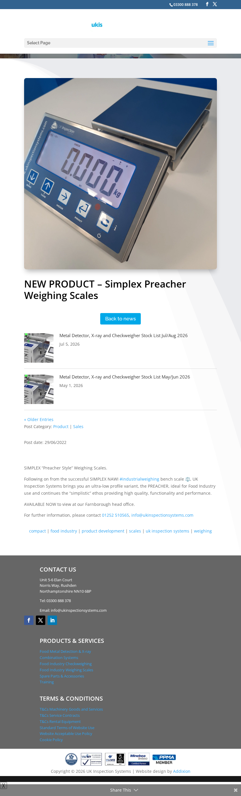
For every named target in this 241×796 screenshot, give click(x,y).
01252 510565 (115, 515)
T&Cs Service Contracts (60, 715)
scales (135, 531)
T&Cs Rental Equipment (60, 721)
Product (60, 426)
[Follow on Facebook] (29, 620)
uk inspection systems (167, 531)
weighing (203, 531)
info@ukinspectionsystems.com (162, 515)
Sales (78, 426)
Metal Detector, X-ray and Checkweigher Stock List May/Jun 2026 (124, 377)
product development (103, 531)
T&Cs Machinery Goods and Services (71, 709)
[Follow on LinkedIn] (52, 620)
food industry (64, 531)
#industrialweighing (139, 479)
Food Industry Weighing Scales (66, 669)
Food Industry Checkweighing (66, 663)
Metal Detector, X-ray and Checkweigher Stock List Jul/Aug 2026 (123, 335)
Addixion (181, 771)
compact (37, 531)
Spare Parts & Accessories (62, 676)
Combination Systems (59, 657)
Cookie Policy (51, 739)
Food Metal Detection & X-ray (65, 651)
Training (47, 682)
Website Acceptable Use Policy (66, 733)
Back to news (120, 319)
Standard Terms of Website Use (67, 727)
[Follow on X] (40, 620)
